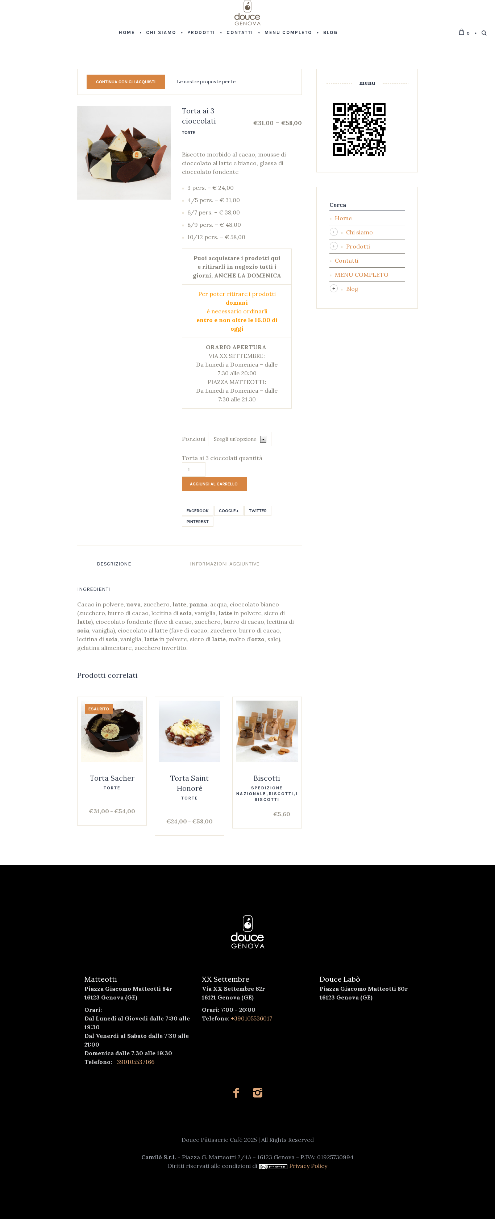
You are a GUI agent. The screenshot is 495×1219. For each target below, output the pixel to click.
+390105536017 (251, 1018)
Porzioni (193, 438)
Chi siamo (359, 232)
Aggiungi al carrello (214, 484)
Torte (188, 132)
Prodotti (358, 246)
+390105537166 (133, 1061)
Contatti (346, 260)
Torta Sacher (112, 777)
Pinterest (198, 521)
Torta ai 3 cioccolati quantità (222, 458)
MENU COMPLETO (361, 274)
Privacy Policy (308, 1165)
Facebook (198, 510)
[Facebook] (236, 1092)
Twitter (258, 510)
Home (343, 218)
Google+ (229, 510)
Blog (352, 288)
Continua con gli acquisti (125, 81)
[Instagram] (257, 1092)
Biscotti (267, 777)
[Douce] (248, 932)
